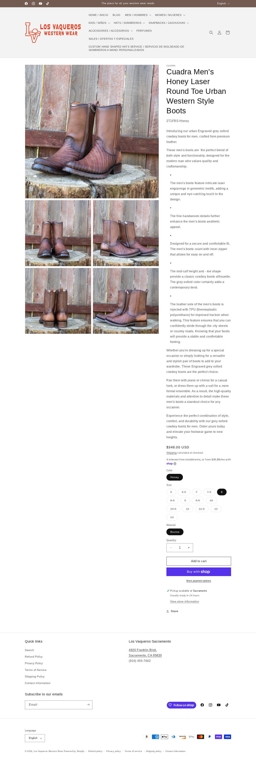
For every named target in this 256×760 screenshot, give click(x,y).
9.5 (200, 501)
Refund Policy (34, 656)
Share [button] (174, 611)
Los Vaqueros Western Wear (48, 751)
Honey (174, 477)
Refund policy (95, 751)
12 (218, 509)
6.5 (186, 492)
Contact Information (37, 683)
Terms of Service (36, 669)
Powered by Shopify (74, 751)
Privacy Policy (34, 663)
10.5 (175, 509)
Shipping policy (154, 751)
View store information (184, 601)
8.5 (174, 501)
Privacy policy (113, 751)
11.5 (204, 509)
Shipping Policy (35, 676)
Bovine (175, 531)
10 (213, 501)
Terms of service (133, 751)
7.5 (211, 492)
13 (174, 518)
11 (189, 509)
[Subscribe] (88, 704)
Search (29, 650)
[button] (138, 15)
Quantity (171, 540)
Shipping (171, 453)
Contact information (175, 751)
